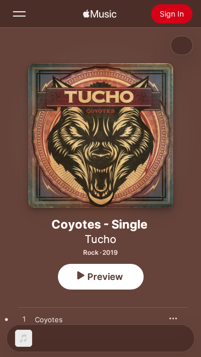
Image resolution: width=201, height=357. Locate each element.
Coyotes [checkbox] (49, 319)
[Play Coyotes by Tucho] (24, 319)
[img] (99, 14)
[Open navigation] (19, 14)
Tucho (100, 239)
